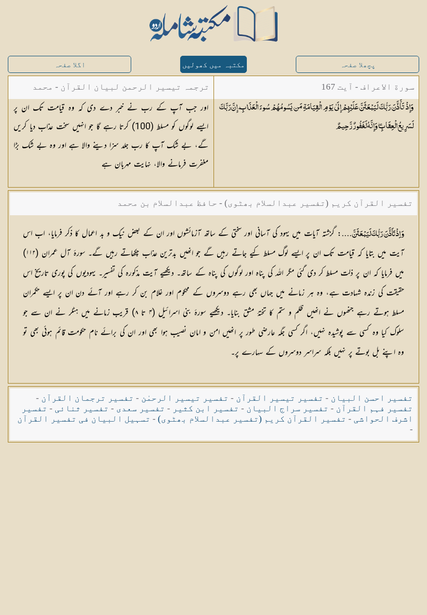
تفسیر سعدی (140, 408)
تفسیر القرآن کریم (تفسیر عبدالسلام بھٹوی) (252, 419)
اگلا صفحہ (69, 65)
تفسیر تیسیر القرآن (279, 398)
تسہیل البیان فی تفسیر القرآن (83, 419)
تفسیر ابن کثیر (205, 408)
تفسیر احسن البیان (372, 398)
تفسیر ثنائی (82, 408)
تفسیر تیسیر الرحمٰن (185, 398)
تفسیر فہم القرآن (374, 408)
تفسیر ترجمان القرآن (87, 398)
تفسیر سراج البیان (287, 408)
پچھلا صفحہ (357, 65)
